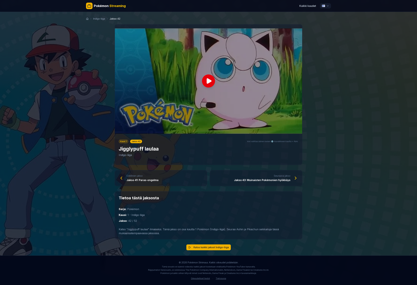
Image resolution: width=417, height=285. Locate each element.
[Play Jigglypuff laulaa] (208, 81)
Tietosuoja (221, 278)
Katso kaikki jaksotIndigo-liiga (211, 247)
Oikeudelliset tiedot (200, 278)
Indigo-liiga (99, 18)
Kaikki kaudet (307, 5)
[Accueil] (87, 18)
